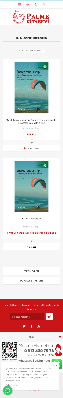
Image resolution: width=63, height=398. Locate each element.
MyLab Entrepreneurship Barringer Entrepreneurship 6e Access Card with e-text (31, 121)
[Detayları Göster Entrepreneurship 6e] (31, 186)
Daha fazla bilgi (12, 385)
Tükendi (31, 246)
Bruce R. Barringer (32, 128)
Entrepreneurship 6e (31, 218)
